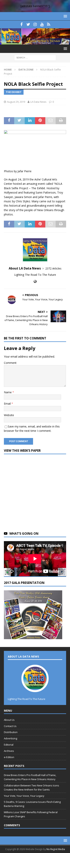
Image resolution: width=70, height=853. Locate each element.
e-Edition (9, 757)
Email (7, 403)
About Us (9, 720)
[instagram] (35, 24)
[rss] (48, 24)
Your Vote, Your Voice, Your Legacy (24, 796)
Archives (9, 751)
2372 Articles (53, 268)
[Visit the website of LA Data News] (35, 281)
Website (9, 415)
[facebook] (21, 24)
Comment (10, 363)
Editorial (8, 744)
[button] (64, 16)
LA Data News (38, 102)
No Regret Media (55, 849)
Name (8, 392)
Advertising (10, 738)
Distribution (11, 732)
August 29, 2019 (16, 102)
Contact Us (10, 726)
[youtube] (41, 24)
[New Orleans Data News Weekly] (35, 42)
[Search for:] (35, 57)
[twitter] (28, 24)
